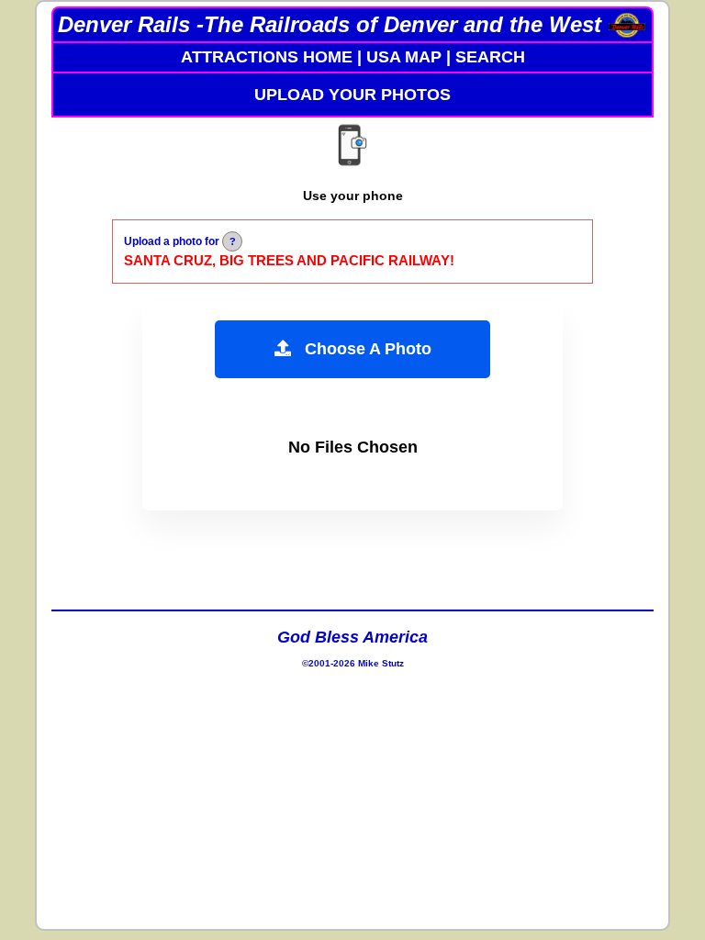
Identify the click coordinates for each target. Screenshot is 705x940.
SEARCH (490, 57)
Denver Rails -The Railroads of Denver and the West (329, 24)
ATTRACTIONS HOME (266, 57)
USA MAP (404, 57)
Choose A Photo (361, 349)
